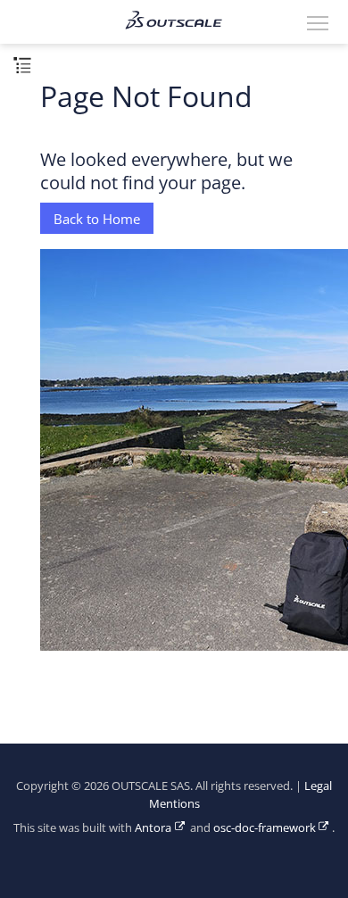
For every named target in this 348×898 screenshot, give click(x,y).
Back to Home (97, 219)
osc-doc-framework (264, 828)
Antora (153, 828)
